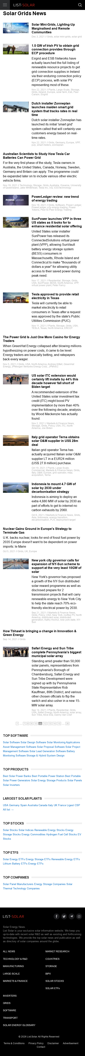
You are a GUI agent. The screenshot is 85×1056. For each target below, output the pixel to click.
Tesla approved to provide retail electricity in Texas (55, 296)
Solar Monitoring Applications (63, 742)
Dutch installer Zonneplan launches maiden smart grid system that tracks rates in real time (54, 109)
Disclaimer (53, 1043)
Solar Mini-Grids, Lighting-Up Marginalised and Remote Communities (53, 28)
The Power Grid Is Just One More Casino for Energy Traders (41, 339)
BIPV (48, 973)
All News (9, 951)
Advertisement (70, 1043)
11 (40, 723)
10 (35, 723)
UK (55, 805)
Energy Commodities (33, 834)
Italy (50, 805)
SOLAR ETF (52, 988)
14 (54, 723)
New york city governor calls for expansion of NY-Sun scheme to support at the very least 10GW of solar (56, 566)
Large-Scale (11, 973)
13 (49, 723)
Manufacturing (13, 966)
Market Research (57, 951)
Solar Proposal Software (51, 746)
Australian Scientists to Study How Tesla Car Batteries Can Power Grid (36, 155)
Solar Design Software (33, 742)
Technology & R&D (15, 959)
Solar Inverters (11, 784)
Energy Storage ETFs (38, 859)
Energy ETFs (35, 863)
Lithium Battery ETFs (15, 863)
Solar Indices (26, 830)
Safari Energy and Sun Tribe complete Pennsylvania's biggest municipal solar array (56, 652)
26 (67, 723)
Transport (10, 1018)
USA (5, 805)
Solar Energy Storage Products (49, 780)
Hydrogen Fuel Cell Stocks (61, 834)
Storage (51, 966)
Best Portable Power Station (48, 776)
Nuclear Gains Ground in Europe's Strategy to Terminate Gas (37, 530)
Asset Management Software (19, 746)
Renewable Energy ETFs (65, 859)
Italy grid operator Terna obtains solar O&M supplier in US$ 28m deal (55, 440)
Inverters (10, 995)
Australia (33, 805)
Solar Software (11, 742)
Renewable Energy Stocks (49, 830)
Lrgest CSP (73, 805)
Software (9, 1010)
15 (59, 723)
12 (45, 723)
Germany (14, 805)
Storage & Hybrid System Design (45, 755)
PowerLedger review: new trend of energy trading (55, 198)
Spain (23, 805)
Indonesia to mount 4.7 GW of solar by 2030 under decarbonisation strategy (54, 487)
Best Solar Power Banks (17, 776)
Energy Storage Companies (50, 884)
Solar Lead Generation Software (47, 751)
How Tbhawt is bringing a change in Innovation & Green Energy (39, 633)
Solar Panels (74, 780)
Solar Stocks (10, 830)
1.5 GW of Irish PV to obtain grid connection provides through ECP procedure (55, 49)
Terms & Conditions (14, 1043)
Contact (41, 1047)
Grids (6, 1003)
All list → (8, 809)
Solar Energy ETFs (14, 859)
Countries (52, 959)
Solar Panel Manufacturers (18, 884)
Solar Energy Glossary (19, 1025)
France (62, 805)
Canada (43, 805)
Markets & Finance (15, 981)
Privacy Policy (35, 1043)
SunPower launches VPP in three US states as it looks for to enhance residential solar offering (57, 222)
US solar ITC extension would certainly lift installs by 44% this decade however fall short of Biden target (55, 381)
